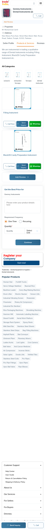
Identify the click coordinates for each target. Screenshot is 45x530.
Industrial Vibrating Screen (13, 298)
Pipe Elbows (23, 367)
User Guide (9, 475)
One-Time (12, 221)
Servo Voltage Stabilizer (12, 286)
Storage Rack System (11, 322)
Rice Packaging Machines (13, 310)
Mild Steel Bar (8, 326)
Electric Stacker (21, 294)
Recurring (27, 221)
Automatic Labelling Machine (27, 314)
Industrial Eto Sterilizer (11, 306)
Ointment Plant (9, 338)
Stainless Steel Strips (11, 330)
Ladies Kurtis (8, 342)
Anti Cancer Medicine (22, 346)
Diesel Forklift (8, 318)
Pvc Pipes (26, 359)
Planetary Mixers (24, 338)
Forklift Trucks (21, 282)
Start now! (21, 263)
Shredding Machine (33, 310)
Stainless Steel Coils (11, 359)
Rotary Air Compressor (23, 302)
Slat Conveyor (23, 334)
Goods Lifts (20, 355)
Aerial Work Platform (25, 318)
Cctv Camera (33, 342)
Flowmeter (7, 302)
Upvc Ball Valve (9, 367)
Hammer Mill (8, 314)
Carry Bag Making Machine (29, 290)
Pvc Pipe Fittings (9, 363)
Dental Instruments (8, 272)
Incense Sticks (24, 350)
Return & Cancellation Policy (16, 478)
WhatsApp (36, 124)
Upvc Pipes (23, 363)
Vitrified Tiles (32, 355)
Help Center (10, 471)
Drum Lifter (7, 294)
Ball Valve (7, 346)
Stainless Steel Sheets (25, 326)
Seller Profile (8, 43)
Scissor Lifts (34, 294)
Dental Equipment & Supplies (20, 270)
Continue (28, 242)
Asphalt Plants (8, 334)
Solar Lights (7, 355)
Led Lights (20, 342)
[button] (9, 124)
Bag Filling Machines (30, 330)
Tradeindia (5, 270)
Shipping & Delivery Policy (15, 482)
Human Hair (7, 282)
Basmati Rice (30, 286)
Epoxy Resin (28, 322)
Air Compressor (9, 350)
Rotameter (31, 298)
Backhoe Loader (9, 290)
